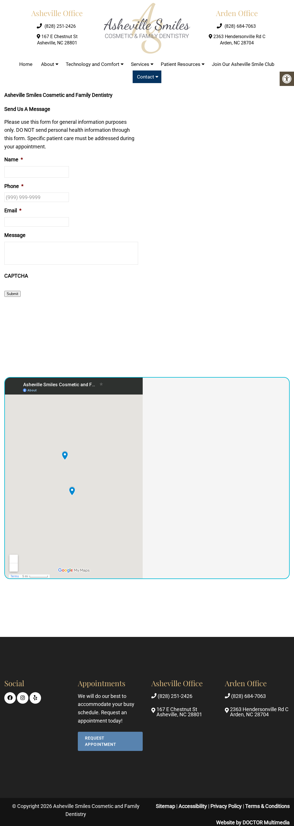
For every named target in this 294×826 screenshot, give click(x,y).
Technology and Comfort (92, 64)
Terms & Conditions (267, 806)
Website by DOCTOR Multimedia (253, 822)
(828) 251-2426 (60, 26)
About (47, 64)
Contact (145, 77)
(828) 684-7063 (240, 26)
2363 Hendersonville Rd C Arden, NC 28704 (238, 40)
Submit (12, 294)
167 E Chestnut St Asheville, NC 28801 (57, 40)
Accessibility (193, 806)
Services (140, 64)
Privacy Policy (226, 806)
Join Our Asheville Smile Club (243, 64)
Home (25, 64)
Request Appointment (100, 740)
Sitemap (165, 806)
